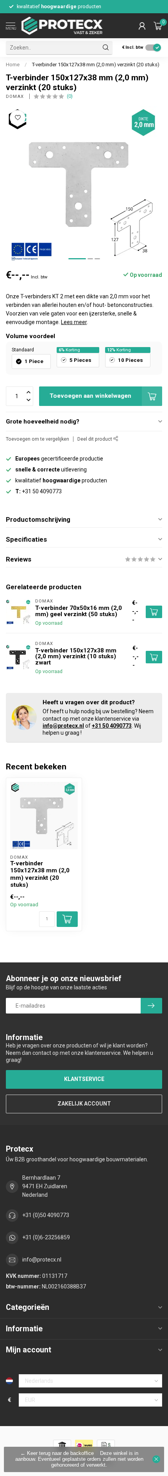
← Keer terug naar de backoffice (57, 1453)
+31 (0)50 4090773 (45, 1215)
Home (13, 64)
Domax (15, 96)
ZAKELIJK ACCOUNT (84, 1103)
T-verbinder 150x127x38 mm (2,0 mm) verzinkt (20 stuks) (95, 64)
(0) (70, 96)
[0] (158, 26)
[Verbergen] (156, 1459)
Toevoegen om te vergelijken (37, 439)
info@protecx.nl (63, 726)
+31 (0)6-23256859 (46, 1237)
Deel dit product (95, 439)
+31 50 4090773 (112, 726)
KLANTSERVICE (84, 1079)
